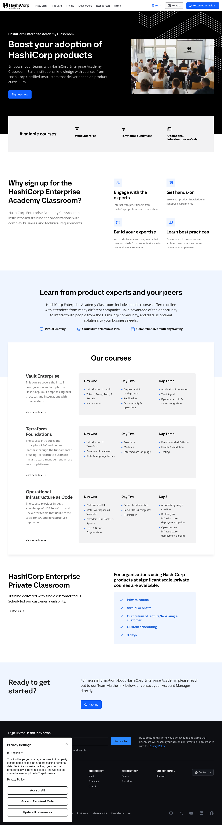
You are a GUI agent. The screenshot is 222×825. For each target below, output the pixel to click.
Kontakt (160, 776)
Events (125, 776)
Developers (85, 5)
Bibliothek (127, 781)
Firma (117, 5)
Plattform (41, 5)
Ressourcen (103, 5)
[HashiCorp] (16, 5)
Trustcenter (83, 813)
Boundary (94, 781)
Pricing (70, 5)
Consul (92, 786)
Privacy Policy (157, 746)
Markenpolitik (100, 813)
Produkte (56, 5)
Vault (91, 776)
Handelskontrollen (121, 813)
